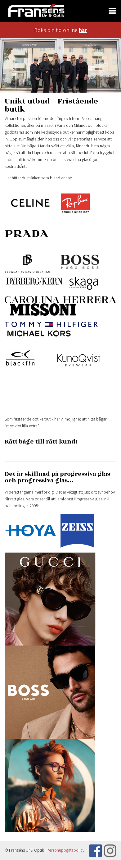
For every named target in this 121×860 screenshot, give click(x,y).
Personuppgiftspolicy (65, 850)
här (83, 30)
